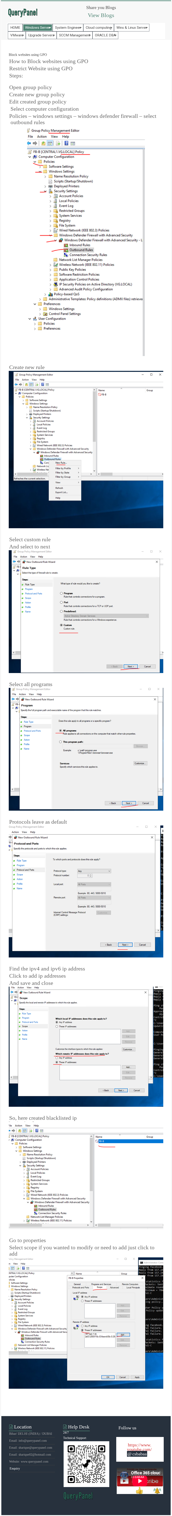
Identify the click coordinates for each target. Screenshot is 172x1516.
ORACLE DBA (105, 35)
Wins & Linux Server (131, 28)
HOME (15, 28)
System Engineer (68, 28)
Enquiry (15, 1468)
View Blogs (101, 15)
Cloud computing (99, 28)
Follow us (127, 1427)
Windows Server (37, 28)
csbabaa (139, 1453)
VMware (16, 35)
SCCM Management (74, 35)
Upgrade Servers (41, 35)
